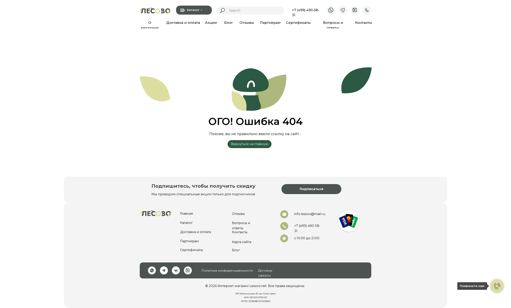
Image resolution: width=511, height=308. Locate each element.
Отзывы (247, 23)
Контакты (363, 23)
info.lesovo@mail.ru (309, 214)
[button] (311, 189)
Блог (228, 23)
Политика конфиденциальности (227, 270)
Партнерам (270, 23)
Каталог (186, 223)
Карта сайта (241, 242)
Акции (211, 23)
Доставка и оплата (183, 23)
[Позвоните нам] (497, 286)
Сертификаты (298, 23)
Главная (186, 213)
